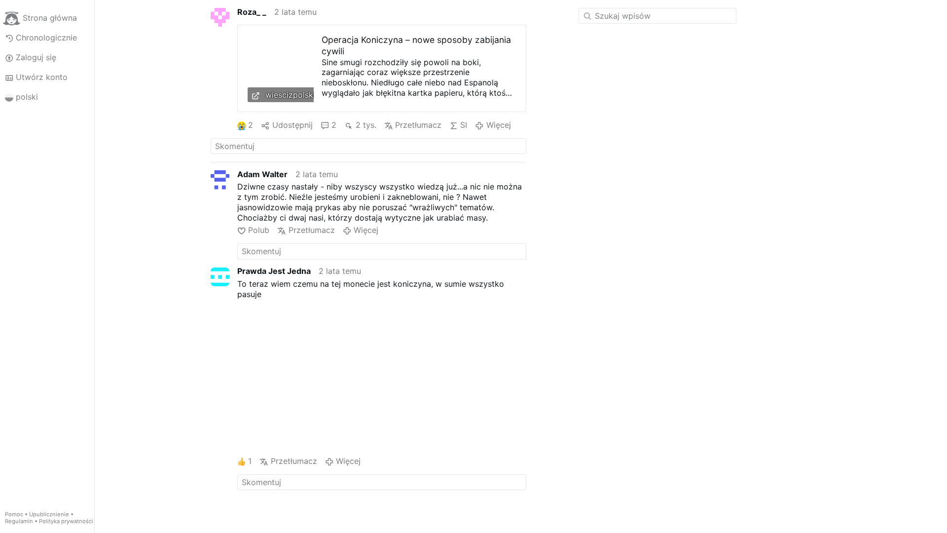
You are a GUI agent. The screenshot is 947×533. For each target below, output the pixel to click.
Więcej (498, 125)
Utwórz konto (42, 77)
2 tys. (366, 125)
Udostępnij (292, 125)
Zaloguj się (36, 57)
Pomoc (14, 514)
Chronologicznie (46, 37)
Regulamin (19, 521)
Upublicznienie (49, 514)
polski (27, 97)
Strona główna (50, 18)
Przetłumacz (418, 125)
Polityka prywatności (66, 521)
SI (463, 125)
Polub (258, 230)
